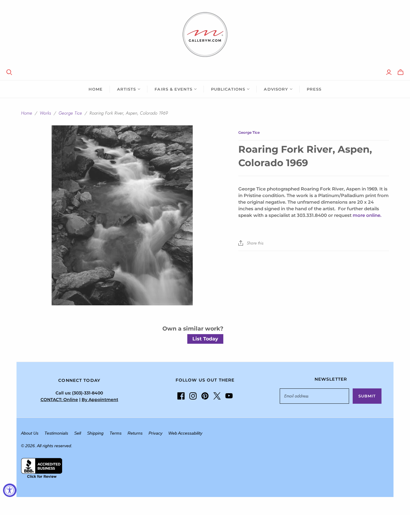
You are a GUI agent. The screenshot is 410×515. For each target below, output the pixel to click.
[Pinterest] (205, 396)
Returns (135, 433)
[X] (217, 396)
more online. (367, 215)
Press (314, 89)
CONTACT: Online (59, 399)
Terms (116, 433)
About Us (29, 433)
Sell (77, 433)
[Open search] (9, 72)
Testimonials (56, 433)
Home (96, 89)
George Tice (70, 113)
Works (45, 113)
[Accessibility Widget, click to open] (10, 490)
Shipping (95, 433)
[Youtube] (229, 396)
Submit (367, 396)
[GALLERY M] (205, 34)
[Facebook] (181, 396)
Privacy (155, 433)
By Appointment (100, 399)
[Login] (389, 72)
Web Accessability (185, 433)
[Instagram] (193, 396)
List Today (205, 339)
